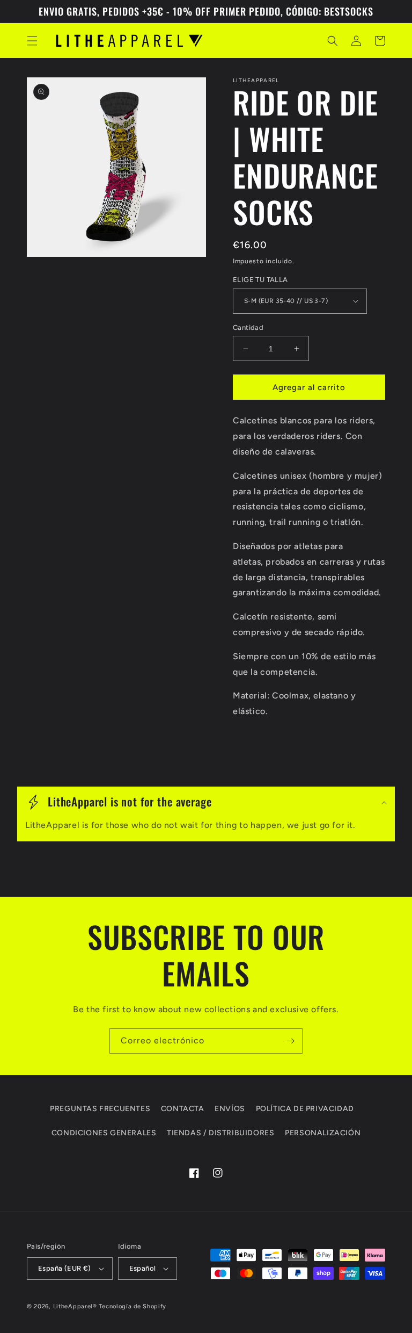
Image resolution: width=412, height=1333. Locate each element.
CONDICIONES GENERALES (104, 1132)
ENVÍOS (230, 1108)
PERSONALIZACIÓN (322, 1132)
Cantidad (248, 327)
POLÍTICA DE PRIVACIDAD (305, 1108)
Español (142, 1268)
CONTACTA (182, 1108)
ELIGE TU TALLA (260, 280)
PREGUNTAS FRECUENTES (100, 1108)
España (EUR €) (64, 1268)
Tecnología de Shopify (132, 1306)
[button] (32, 41)
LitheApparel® (75, 1306)
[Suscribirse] (290, 1041)
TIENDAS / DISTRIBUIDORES (220, 1132)
